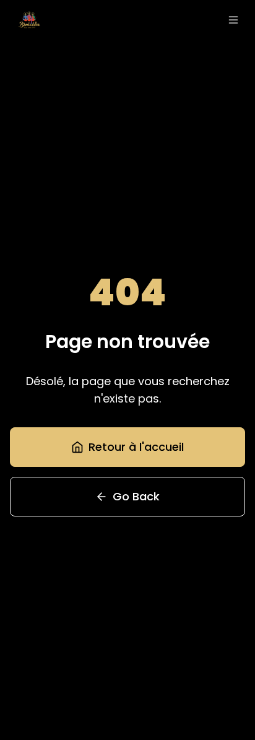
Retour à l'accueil (136, 447)
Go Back (136, 496)
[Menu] (233, 20)
